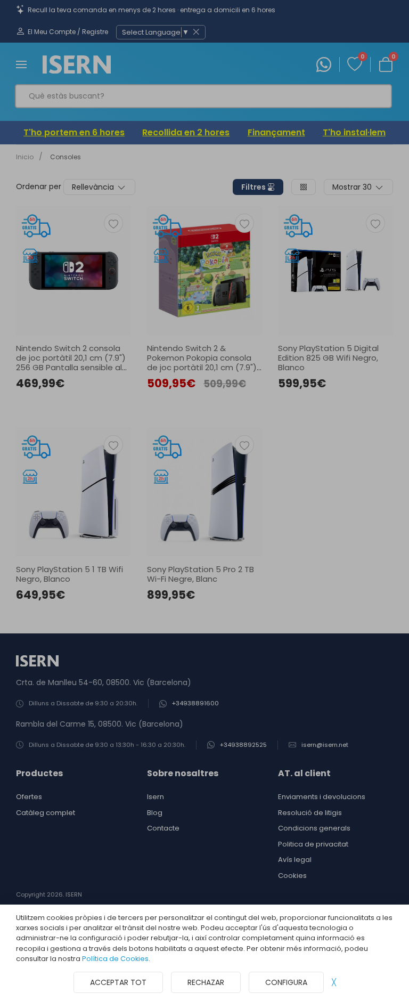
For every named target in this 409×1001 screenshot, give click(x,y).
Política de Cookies (115, 958)
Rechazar (205, 982)
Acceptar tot (118, 982)
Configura (286, 982)
